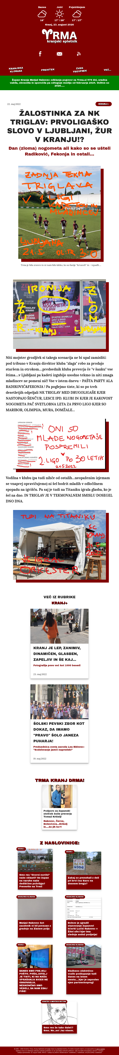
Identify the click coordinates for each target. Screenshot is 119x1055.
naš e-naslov (100, 1049)
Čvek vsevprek (80, 70)
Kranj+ (103, 104)
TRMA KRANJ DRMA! (59, 780)
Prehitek (48, 69)
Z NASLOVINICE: (59, 842)
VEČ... (107, 70)
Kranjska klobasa (16, 70)
